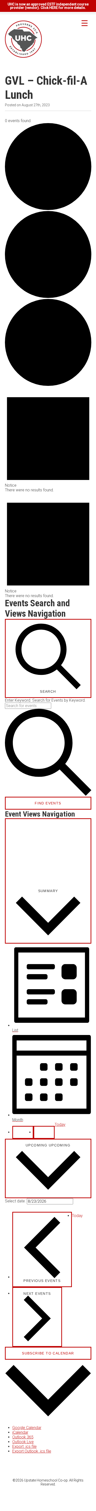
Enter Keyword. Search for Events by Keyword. (45, 700)
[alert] (48, 439)
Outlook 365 (22, 1437)
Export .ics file (24, 1446)
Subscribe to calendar (48, 1353)
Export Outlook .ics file (31, 1451)
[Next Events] (44, 1132)
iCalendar (20, 1432)
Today (60, 1124)
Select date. (16, 1200)
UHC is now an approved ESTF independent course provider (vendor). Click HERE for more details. (48, 6)
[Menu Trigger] (84, 23)
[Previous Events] (22, 1132)
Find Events (48, 803)
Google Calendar (26, 1427)
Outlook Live (23, 1441)
